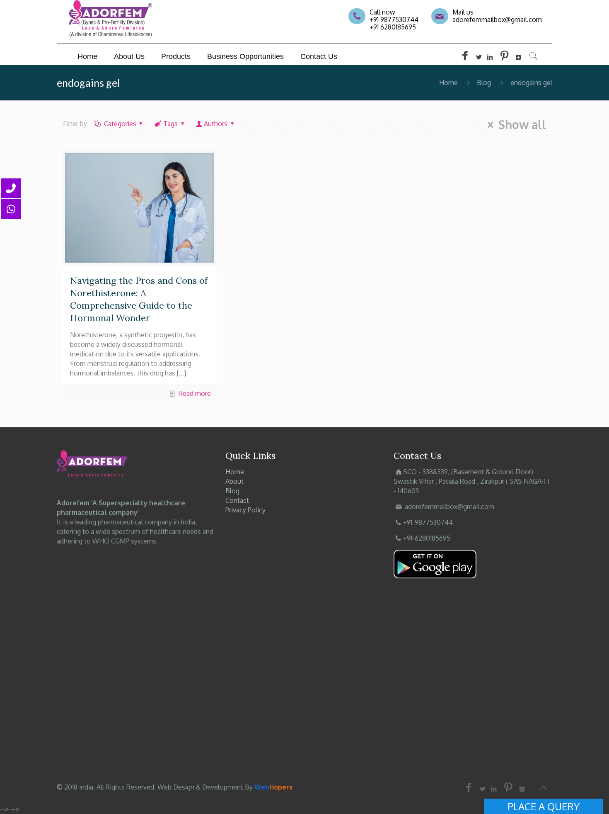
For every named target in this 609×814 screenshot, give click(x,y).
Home (448, 82)
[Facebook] (465, 57)
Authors (215, 123)
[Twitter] (479, 57)
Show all (522, 125)
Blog (484, 82)
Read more (195, 393)
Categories (120, 123)
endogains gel (531, 82)
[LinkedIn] (490, 57)
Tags (170, 123)
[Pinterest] (504, 57)
